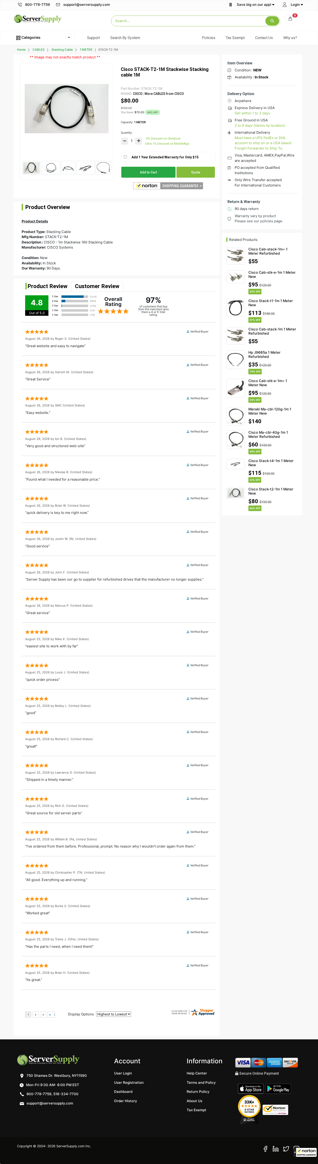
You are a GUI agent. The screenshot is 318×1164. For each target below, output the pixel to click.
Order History (125, 1101)
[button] (305, 1152)
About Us (194, 1101)
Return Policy (198, 1091)
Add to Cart (148, 172)
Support (93, 38)
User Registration (129, 1082)
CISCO (137, 94)
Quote (195, 172)
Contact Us (264, 38)
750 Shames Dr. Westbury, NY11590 (56, 1075)
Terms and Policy (201, 1082)
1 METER (86, 49)
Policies (208, 38)
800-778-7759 (37, 4)
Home (21, 49)
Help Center (197, 1073)
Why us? (290, 38)
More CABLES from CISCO (164, 94)
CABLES (38, 49)
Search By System (125, 38)
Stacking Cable (62, 49)
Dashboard (123, 1091)
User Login (123, 1073)
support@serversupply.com (86, 4)
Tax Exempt (235, 38)
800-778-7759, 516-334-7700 (52, 1094)
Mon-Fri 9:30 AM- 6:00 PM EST (52, 1085)
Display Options (81, 1014)
